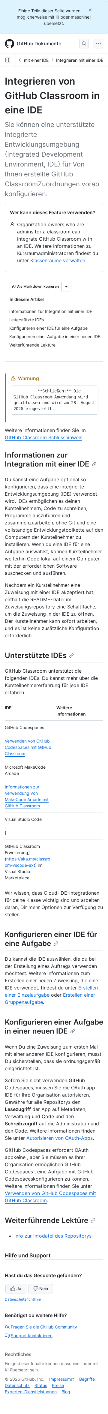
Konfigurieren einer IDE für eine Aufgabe (51, 939)
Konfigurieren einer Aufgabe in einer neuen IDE (54, 1026)
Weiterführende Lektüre (46, 1220)
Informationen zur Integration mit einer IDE (47, 459)
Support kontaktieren (31, 1335)
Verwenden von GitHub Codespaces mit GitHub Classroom (28, 747)
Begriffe (87, 1379)
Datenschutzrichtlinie (23, 1299)
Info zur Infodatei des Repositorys (53, 1236)
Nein (43, 1288)
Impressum (60, 1379)
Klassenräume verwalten (57, 260)
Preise (58, 1385)
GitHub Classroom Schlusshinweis (43, 437)
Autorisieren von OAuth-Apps (59, 1138)
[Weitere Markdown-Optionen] (66, 286)
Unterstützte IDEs (36, 655)
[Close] (91, 9)
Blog (66, 1391)
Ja (18, 1288)
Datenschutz (17, 1385)
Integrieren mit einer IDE (25, 60)
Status (40, 1385)
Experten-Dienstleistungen (31, 1391)
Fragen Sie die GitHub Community (44, 1326)
